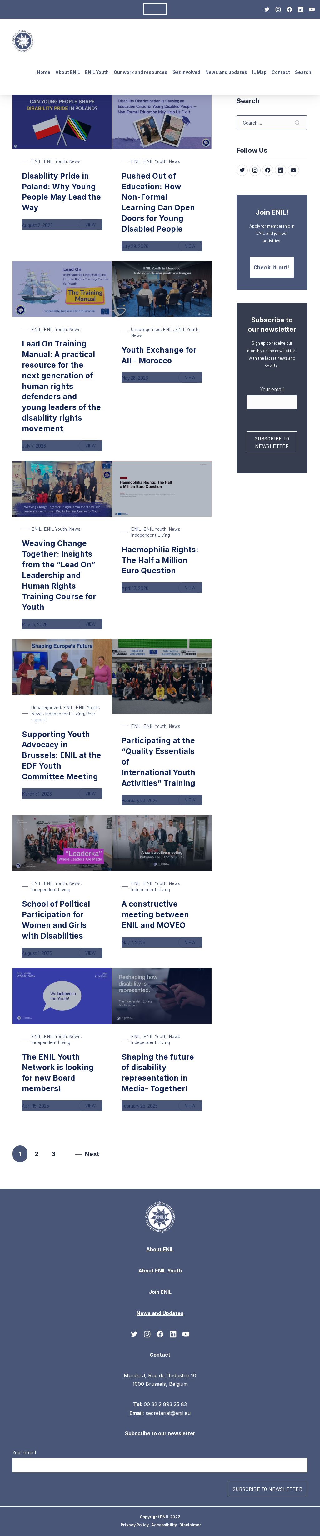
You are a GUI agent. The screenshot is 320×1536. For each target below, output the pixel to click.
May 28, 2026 (135, 378)
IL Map (259, 72)
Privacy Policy (135, 1525)
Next (92, 1154)
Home (43, 72)
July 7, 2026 (34, 445)
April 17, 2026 (135, 588)
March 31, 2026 (37, 793)
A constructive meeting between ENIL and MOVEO (155, 914)
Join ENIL (160, 1292)
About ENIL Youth (160, 1270)
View (93, 226)
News (75, 161)
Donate (155, 9)
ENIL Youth (55, 161)
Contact (281, 72)
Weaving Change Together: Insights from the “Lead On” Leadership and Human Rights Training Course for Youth (59, 575)
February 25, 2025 (140, 1105)
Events (96, 9)
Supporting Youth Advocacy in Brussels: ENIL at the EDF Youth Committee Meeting (61, 755)
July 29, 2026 (135, 246)
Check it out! (272, 267)
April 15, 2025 (35, 1105)
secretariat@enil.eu (168, 1413)
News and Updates (61, 9)
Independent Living (150, 535)
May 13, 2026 (35, 624)
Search (303, 72)
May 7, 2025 (133, 942)
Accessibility (164, 1525)
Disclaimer (190, 1525)
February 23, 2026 (140, 800)
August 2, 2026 (37, 225)
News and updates (226, 72)
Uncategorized (146, 329)
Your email (272, 389)
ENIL (36, 161)
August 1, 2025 (37, 953)
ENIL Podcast (125, 9)
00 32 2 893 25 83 (165, 1404)
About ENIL (22, 9)
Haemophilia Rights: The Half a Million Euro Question (160, 560)
